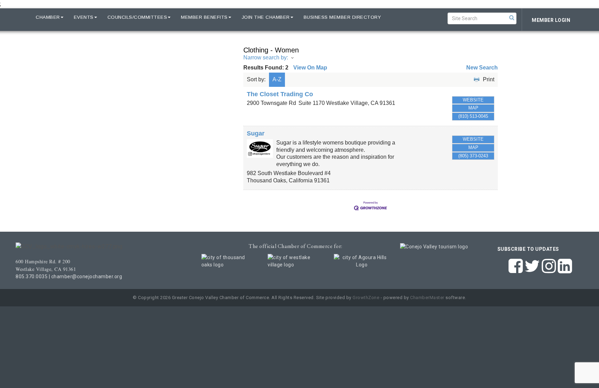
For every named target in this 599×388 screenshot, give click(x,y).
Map (473, 107)
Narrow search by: (265, 57)
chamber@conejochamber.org (86, 276)
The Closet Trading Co (280, 94)
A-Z (276, 79)
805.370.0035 (31, 276)
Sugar (255, 133)
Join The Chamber (266, 17)
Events (84, 17)
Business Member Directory (342, 17)
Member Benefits (204, 17)
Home (18, 17)
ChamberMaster (427, 297)
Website (473, 99)
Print (488, 79)
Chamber (48, 17)
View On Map (310, 68)
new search (482, 68)
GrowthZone (366, 297)
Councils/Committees (137, 17)
